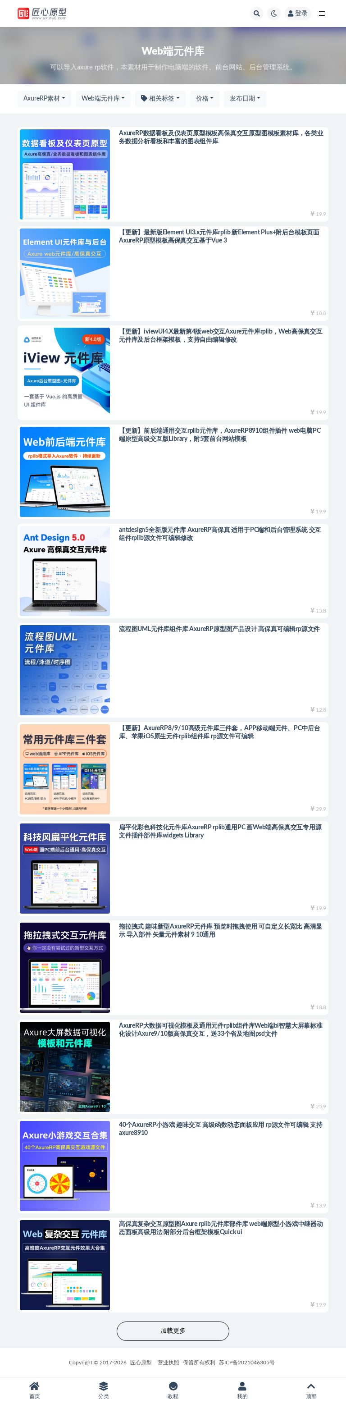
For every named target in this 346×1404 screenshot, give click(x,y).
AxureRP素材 (41, 99)
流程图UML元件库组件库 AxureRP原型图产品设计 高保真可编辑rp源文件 (219, 629)
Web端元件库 (101, 99)
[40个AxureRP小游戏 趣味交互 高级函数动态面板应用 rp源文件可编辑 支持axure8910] (65, 1166)
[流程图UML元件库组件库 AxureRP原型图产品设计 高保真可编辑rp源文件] (65, 670)
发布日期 (242, 99)
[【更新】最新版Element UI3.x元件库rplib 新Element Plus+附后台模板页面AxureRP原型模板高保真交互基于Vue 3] (65, 274)
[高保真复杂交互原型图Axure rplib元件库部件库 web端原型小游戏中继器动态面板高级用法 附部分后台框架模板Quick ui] (65, 1265)
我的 (242, 1396)
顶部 (311, 1396)
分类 (103, 1396)
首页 (34, 1396)
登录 (301, 13)
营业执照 (168, 1362)
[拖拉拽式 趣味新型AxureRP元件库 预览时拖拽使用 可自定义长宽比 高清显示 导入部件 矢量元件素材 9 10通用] (65, 968)
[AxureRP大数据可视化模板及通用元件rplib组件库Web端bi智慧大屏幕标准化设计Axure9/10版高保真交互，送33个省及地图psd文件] (65, 1067)
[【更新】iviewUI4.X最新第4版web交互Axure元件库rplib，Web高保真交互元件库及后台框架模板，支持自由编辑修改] (65, 373)
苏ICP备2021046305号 (247, 1362)
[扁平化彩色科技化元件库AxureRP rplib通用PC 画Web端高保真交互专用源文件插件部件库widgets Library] (65, 868)
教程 (173, 1396)
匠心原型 (141, 1362)
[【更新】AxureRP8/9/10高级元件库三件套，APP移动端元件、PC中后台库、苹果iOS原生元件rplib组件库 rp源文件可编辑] (65, 769)
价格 (202, 99)
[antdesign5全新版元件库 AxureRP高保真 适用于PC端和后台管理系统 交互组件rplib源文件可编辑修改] (65, 571)
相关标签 (160, 99)
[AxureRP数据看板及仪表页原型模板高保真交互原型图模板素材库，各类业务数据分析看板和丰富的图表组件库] (65, 174)
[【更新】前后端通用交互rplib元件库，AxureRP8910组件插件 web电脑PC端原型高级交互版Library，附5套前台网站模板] (65, 472)
